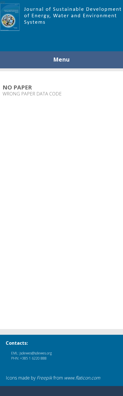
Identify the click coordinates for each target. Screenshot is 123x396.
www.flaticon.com (82, 378)
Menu (61, 59)
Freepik (44, 378)
